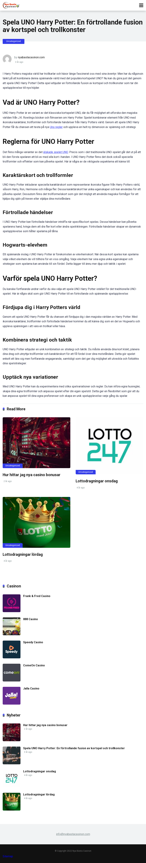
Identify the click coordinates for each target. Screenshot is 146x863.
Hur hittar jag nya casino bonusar (31, 475)
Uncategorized (13, 41)
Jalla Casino (31, 688)
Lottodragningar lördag (23, 554)
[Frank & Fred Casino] (11, 611)
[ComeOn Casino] (11, 680)
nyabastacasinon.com (31, 57)
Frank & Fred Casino (36, 596)
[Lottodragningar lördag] (36, 522)
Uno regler (56, 127)
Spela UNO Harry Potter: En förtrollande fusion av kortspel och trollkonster (74, 748)
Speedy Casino (33, 642)
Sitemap (8, 856)
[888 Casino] (11, 634)
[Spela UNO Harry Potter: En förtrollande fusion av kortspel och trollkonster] (11, 763)
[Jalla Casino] (11, 703)
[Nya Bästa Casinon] (11, 5)
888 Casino (30, 619)
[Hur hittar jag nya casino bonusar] (36, 442)
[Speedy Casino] (11, 657)
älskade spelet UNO (55, 152)
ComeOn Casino (34, 665)
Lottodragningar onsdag (97, 481)
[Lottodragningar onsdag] (109, 445)
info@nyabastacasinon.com (73, 834)
